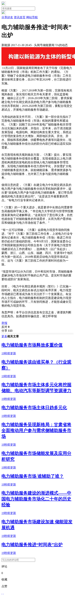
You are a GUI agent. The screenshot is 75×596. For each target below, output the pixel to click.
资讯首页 (19, 17)
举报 (4, 323)
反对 (5, 326)
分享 (6, 330)
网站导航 (32, 17)
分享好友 (7, 17)
